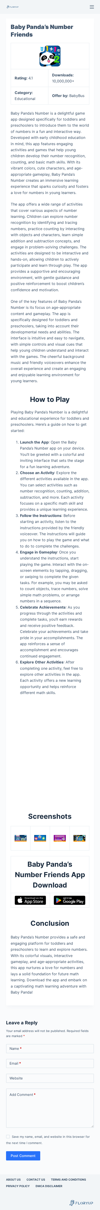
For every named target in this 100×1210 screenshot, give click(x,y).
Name (16, 1048)
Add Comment (23, 1094)
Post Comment (23, 1156)
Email (15, 1063)
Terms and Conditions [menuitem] (68, 1179)
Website (16, 1078)
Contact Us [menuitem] (36, 1179)
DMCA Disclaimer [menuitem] (49, 1186)
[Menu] (92, 7)
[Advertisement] (50, 751)
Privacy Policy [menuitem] (18, 1186)
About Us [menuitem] (13, 1179)
